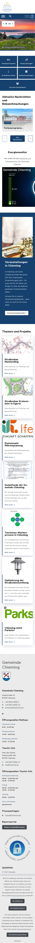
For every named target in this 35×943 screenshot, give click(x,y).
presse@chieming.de (13, 815)
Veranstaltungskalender (16, 313)
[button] (30, 138)
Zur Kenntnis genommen (17, 935)
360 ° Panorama (9, 872)
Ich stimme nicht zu (17, 908)
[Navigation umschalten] (3, 16)
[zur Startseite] (7, 7)
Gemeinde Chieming (11, 665)
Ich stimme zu (17, 901)
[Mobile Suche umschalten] (10, 16)
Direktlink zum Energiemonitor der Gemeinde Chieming (18, 161)
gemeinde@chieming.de (14, 708)
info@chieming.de (12, 765)
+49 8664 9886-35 (12, 705)
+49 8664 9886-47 (12, 762)
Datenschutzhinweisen (19, 895)
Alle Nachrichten (17, 139)
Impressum (17, 941)
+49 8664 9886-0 (12, 702)
